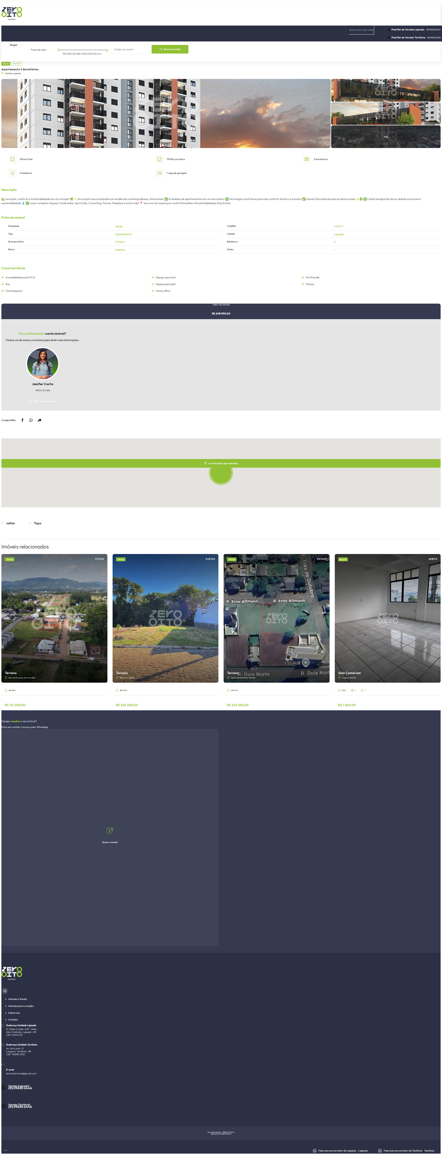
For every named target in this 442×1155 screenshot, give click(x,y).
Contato (396, 49)
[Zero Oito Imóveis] (221, 13)
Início (306, 49)
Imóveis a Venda (17, 999)
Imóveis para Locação (21, 1006)
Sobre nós (417, 49)
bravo (5, 1150)
